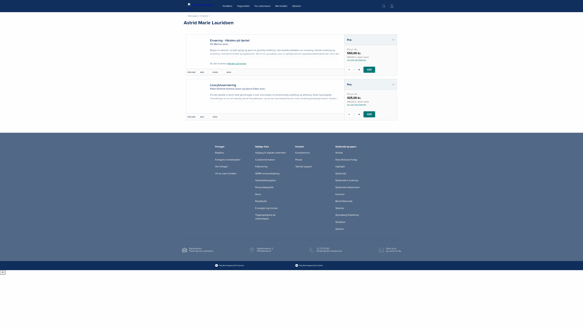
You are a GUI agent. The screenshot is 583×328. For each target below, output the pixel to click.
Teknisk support (303, 166)
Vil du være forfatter (226, 173)
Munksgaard (193, 16)
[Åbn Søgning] (383, 6)
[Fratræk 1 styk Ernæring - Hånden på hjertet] (349, 70)
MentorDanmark (343, 201)
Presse (298, 159)
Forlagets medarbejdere (227, 159)
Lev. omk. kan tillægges (356, 60)
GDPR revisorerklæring (267, 173)
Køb (369, 69)
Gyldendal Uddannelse (347, 187)
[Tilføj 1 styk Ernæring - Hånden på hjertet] (359, 70)
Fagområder (243, 6)
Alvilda (339, 152)
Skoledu (339, 208)
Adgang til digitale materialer (270, 152)
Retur (258, 194)
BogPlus (219, 152)
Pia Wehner (216, 44)
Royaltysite (261, 201)
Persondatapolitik (264, 187)
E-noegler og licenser (266, 208)
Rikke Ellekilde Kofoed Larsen (226, 88)
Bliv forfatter (281, 6)
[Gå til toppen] (2, 272)
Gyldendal (340, 173)
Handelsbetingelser (265, 180)
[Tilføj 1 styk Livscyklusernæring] (359, 114)
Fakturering (261, 166)
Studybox (340, 222)
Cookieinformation (265, 159)
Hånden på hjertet (236, 63)
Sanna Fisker (252, 88)
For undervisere (263, 6)
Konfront (339, 194)
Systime (339, 229)
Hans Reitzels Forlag (346, 159)
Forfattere (227, 6)
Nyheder (296, 6)
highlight (340, 166)
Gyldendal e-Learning (346, 180)
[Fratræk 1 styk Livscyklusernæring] (349, 114)
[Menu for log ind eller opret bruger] (392, 6)
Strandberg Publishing (347, 215)
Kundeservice (302, 152)
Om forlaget (221, 166)
